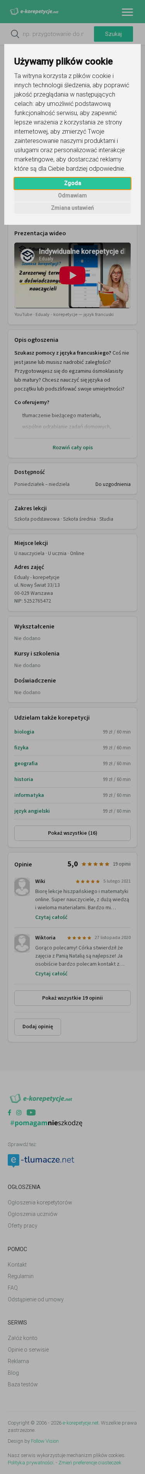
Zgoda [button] (72, 183)
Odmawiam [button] (72, 195)
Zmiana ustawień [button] (72, 208)
